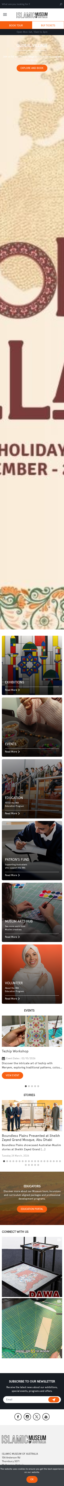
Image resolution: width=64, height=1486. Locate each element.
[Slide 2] (34, 625)
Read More (11, 689)
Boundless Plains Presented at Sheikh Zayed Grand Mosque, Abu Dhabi (31, 1138)
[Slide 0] (23, 625)
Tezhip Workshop (15, 1051)
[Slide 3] (40, 625)
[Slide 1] (29, 625)
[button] (26, 1086)
